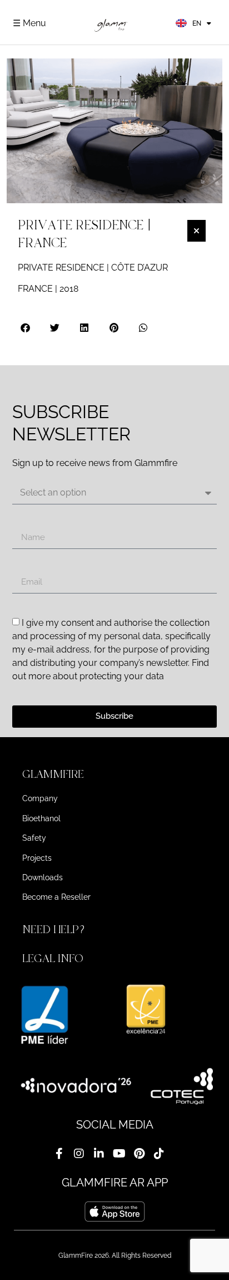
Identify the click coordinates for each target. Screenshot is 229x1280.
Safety (34, 837)
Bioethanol (41, 818)
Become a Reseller (56, 896)
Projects (37, 858)
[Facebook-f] (59, 1154)
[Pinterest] (139, 1154)
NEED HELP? (55, 929)
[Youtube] (119, 1154)
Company (40, 798)
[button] (26, 327)
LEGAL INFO (52, 958)
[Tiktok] (159, 1154)
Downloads (42, 877)
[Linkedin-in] (99, 1154)
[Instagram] (79, 1154)
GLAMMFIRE (53, 774)
